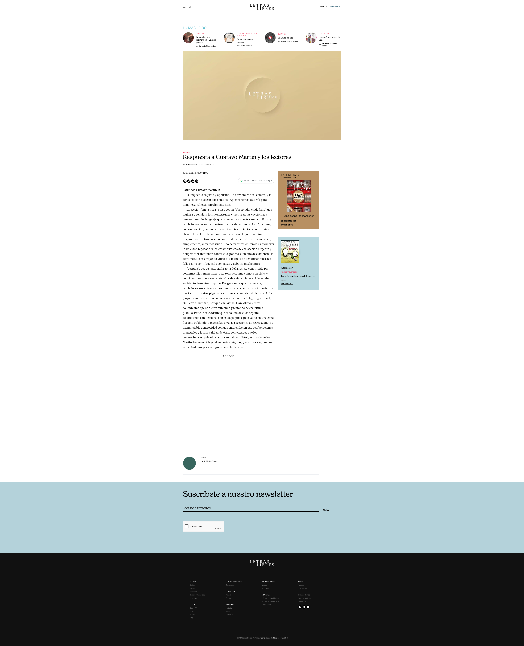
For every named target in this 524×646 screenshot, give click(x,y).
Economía (241, 36)
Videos (264, 585)
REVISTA (266, 595)
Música (192, 614)
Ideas (228, 611)
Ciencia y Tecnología (247, 33)
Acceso (301, 585)
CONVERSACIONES (234, 582)
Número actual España (270, 601)
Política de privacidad (279, 638)
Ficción (228, 598)
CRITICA (193, 605)
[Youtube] (308, 607)
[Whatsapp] (196, 181)
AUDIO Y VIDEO (268, 582)
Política (192, 588)
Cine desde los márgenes (299, 215)
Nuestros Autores (304, 598)
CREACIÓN (230, 592)
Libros (192, 611)
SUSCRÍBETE (335, 7)
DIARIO (193, 582)
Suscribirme (302, 588)
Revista (186, 152)
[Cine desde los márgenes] (299, 197)
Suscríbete (287, 225)
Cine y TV (200, 33)
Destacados (266, 605)
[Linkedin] (192, 181)
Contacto (302, 601)
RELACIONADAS (220, 478)
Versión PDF (287, 283)
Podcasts (265, 588)
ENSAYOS (230, 605)
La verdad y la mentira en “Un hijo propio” (206, 40)
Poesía (228, 595)
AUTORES (299, 478)
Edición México (289, 221)
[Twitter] (188, 181)
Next (316, 200)
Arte (191, 618)
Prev (282, 200)
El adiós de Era (285, 37)
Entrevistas (230, 585)
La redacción (209, 461)
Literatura (324, 33)
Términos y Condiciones (261, 638)
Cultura (282, 34)
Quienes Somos (304, 595)
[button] (184, 7)
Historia (229, 608)
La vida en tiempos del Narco (298, 276)
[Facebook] (185, 181)
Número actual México (270, 598)
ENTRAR (323, 7)
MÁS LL (301, 582)
